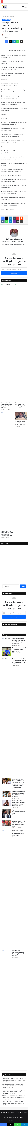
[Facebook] (6, 41)
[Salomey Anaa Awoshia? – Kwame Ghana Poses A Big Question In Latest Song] (6, 823)
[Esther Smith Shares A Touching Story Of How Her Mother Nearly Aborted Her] (6, 641)
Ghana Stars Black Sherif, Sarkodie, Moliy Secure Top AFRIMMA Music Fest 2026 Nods (19, 794)
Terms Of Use (17, 1120)
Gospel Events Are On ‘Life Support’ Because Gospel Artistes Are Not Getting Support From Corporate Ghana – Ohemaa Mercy (18, 783)
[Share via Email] (21, 41)
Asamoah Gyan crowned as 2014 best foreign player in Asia (19, 649)
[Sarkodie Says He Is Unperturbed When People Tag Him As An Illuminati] (7, 342)
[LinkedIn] (14, 41)
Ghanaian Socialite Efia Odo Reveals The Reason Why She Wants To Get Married (19, 661)
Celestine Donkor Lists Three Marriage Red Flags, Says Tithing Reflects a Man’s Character (14, 1091)
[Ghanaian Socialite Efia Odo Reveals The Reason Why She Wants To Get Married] (6, 717)
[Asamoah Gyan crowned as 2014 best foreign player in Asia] (6, 651)
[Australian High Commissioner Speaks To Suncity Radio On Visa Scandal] (6, 1009)
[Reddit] (21, 218)
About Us (6, 1117)
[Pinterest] (17, 218)
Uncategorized (10, 16)
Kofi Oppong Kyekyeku (9, 34)
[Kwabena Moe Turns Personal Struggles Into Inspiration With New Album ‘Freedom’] (6, 803)
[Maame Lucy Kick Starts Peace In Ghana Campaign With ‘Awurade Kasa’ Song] (7, 471)
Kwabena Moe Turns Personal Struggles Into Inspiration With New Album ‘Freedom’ (18, 803)
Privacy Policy (10, 1120)
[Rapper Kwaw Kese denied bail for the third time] (6, 813)
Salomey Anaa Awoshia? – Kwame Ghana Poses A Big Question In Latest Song (19, 823)
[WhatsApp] (17, 41)
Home (4, 16)
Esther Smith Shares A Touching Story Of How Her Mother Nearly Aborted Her (18, 641)
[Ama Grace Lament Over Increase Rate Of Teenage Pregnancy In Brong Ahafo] (6, 888)
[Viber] (14, 221)
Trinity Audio (16, 50)
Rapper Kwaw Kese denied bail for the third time (18, 811)
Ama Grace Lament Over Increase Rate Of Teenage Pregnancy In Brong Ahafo (18, 833)
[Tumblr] (14, 218)
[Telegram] (10, 221)
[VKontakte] (3, 221)
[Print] (21, 221)
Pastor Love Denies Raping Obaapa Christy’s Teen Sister (20, 423)
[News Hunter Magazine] (4, 7)
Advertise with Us (13, 1117)
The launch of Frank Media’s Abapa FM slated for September (20, 404)
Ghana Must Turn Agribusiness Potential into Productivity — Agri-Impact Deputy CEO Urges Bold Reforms (14, 1097)
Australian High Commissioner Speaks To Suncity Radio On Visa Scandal (19, 953)
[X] (10, 41)
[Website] (14, 247)
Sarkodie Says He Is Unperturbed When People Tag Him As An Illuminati (7, 405)
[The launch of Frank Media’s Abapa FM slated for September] (21, 342)
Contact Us (21, 1117)
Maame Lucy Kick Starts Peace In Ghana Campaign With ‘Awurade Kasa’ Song (7, 533)
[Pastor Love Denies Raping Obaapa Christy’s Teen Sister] (21, 416)
